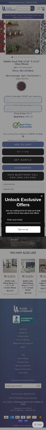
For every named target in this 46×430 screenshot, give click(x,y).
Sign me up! (23, 229)
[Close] (42, 196)
